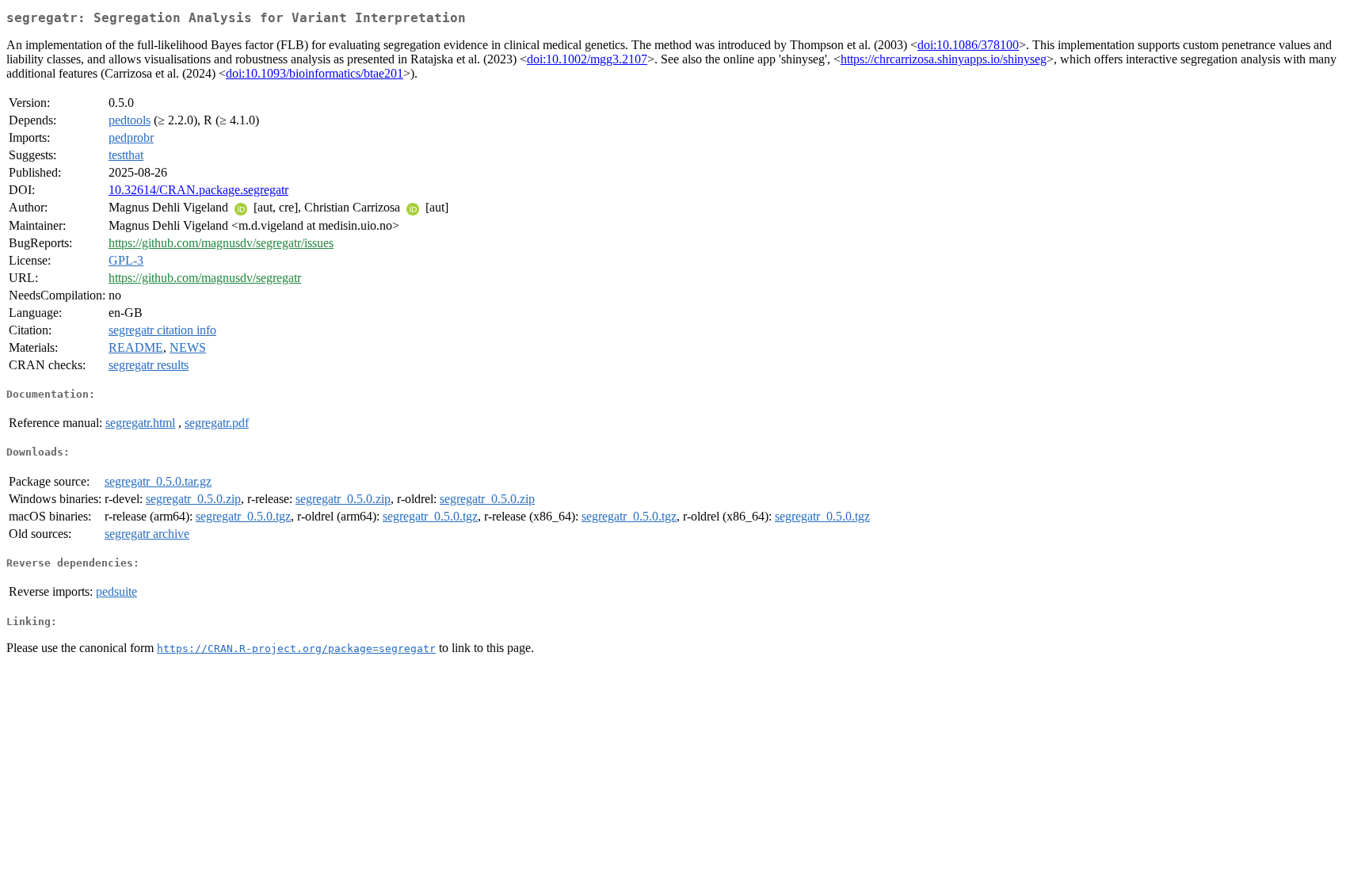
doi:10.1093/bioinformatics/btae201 (314, 73)
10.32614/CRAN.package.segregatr (198, 189)
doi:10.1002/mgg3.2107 (587, 59)
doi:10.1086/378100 (968, 44)
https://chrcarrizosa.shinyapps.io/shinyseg (944, 59)
